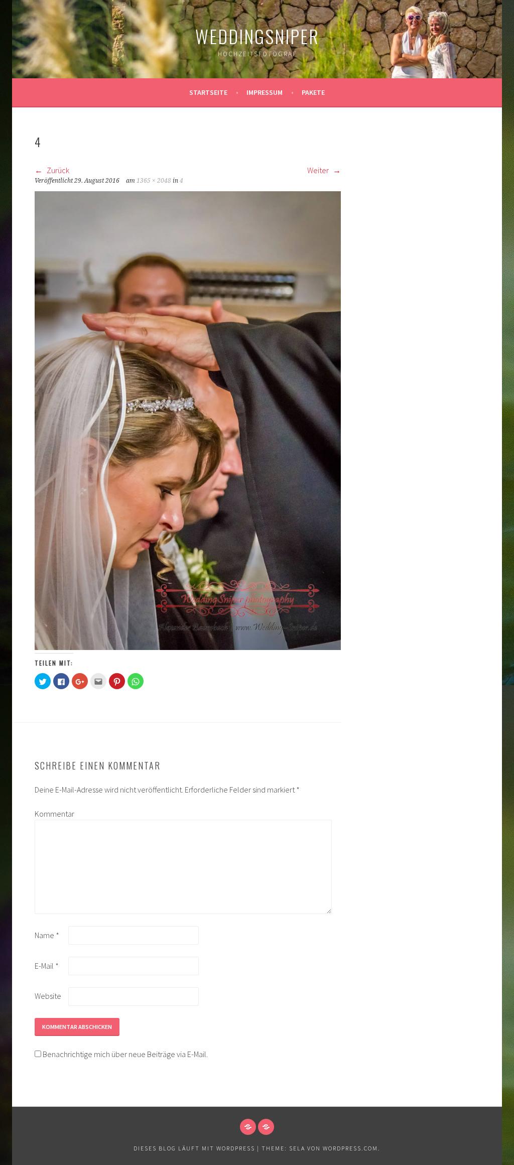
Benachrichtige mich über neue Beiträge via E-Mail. (125, 1054)
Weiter (318, 170)
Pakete (313, 92)
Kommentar (51, 814)
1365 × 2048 (154, 180)
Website (48, 996)
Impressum (264, 92)
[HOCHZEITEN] (248, 1127)
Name (47, 935)
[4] (188, 647)
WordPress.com (350, 1148)
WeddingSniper (257, 36)
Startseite (208, 92)
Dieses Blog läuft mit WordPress (194, 1148)
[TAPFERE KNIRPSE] (266, 1127)
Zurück (57, 170)
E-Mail (47, 966)
